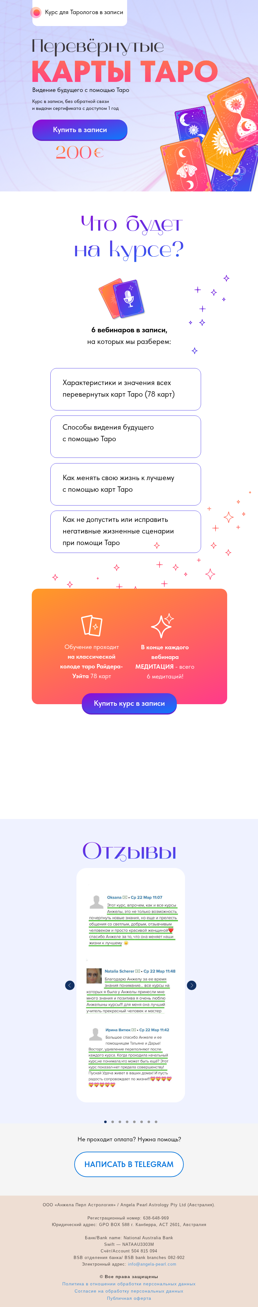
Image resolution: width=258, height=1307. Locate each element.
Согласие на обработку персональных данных (129, 1291)
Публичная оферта (129, 1298)
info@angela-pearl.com (152, 1264)
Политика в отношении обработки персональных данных (129, 1283)
